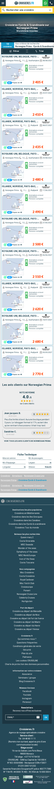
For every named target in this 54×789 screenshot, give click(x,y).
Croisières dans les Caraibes (27, 520)
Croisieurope (27, 587)
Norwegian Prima (8, 480)
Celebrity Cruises (27, 598)
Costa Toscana (27, 562)
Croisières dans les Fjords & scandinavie (27, 524)
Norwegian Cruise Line (34, 476)
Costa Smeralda (27, 541)
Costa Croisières (27, 576)
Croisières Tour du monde (27, 527)
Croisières (5, 476)
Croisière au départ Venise (27, 629)
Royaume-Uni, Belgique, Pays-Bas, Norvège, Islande (21, 57)
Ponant (27, 590)
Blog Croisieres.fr (27, 681)
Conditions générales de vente (27, 646)
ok (45, 717)
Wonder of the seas (27, 548)
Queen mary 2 (27, 537)
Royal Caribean (27, 580)
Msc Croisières (27, 572)
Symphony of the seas (27, 552)
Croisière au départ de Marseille (27, 611)
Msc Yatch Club (27, 583)
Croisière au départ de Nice (27, 615)
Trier (41, 51)
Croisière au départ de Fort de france (27, 618)
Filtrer (16, 51)
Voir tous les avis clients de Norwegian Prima (27, 441)
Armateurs (17, 476)
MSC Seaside (27, 544)
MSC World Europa (27, 555)
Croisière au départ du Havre (27, 625)
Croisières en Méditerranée (27, 513)
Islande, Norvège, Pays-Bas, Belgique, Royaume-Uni (21, 89)
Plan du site (27, 653)
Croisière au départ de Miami (27, 622)
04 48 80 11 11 (29, 738)
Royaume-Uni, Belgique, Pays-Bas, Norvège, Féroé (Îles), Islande (21, 316)
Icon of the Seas (27, 559)
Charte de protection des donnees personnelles (27, 664)
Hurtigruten (27, 601)
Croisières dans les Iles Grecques (27, 516)
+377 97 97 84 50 (32, 757)
